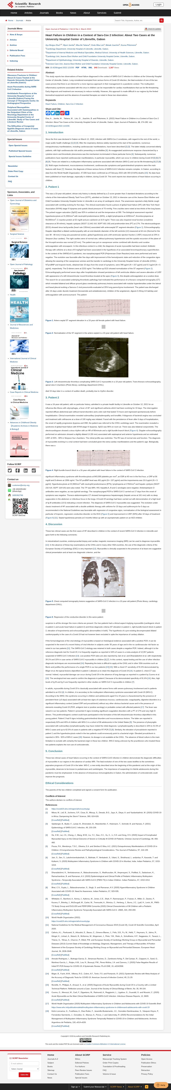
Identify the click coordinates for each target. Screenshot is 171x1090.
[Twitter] (10, 470)
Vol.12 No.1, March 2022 (80, 29)
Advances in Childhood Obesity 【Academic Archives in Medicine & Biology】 (24, 425)
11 (56, 518)
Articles (28, 13)
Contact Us (13, 176)
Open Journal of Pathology (21, 264)
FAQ (10, 181)
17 (142, 707)
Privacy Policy (147, 1074)
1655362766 (17, 495)
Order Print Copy (15, 171)
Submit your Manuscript (93, 1087)
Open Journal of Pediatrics (57, 29)
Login (159, 4)
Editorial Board (16, 50)
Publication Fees (17, 56)
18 (80, 737)
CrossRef (56, 820)
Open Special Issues (18, 145)
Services (101, 13)
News (73, 13)
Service (107, 1055)
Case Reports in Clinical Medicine (24, 392)
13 (77, 656)
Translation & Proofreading (114, 1066)
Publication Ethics (148, 1063)
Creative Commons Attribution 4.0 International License (105, 1044)
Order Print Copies (110, 1063)
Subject (50, 1063)
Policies (145, 1055)
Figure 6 (49, 518)
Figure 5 (105, 514)
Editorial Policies (82, 1063)
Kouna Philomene (128, 45)
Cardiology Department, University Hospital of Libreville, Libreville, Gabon (77, 49)
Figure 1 (139, 227)
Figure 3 (114, 276)
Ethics (77, 1059)
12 (47, 545)
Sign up (74, 1087)
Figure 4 (133, 430)
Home (14, 13)
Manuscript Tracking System (115, 1059)
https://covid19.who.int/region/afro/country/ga (71, 809)
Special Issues (81, 1078)
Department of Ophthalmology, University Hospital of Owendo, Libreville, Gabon (80, 60)
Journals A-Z (52, 1059)
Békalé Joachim (112, 45)
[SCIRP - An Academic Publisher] (24, 4)
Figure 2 (148, 268)
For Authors (80, 1066)
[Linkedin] (26, 470)
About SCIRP (82, 1055)
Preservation (146, 1066)
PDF (77, 67)
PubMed (65, 820)
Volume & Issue (109, 1074)
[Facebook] (18, 470)
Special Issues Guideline (20, 156)
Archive (13, 45)
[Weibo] (34, 470)
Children (61, 104)
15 (111, 667)
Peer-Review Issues (83, 1070)
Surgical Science (17, 234)
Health (12, 295)
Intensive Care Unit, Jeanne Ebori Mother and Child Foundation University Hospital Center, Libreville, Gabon (92, 64)
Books (59, 13)
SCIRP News (116, 1087)
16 (47, 678)
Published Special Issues (20, 151)
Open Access (146, 1059)
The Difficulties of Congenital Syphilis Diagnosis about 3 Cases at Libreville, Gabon (22, 128)
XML (90, 67)
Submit (117, 13)
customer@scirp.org (20, 485)
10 (146, 173)
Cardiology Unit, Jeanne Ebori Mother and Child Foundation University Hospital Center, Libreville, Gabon (90, 56)
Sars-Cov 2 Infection (74, 104)
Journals (44, 13)
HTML (84, 67)
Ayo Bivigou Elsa (53, 45)
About (86, 13)
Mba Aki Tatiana (82, 45)
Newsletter (13, 166)
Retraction (145, 1070)
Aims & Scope (16, 34)
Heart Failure (51, 104)
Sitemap (50, 1070)
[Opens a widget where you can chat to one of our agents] (161, 1085)
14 (82, 663)
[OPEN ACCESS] (131, 4)
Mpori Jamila (68, 45)
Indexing (14, 61)
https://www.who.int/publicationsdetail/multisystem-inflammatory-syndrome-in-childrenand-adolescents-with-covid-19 (100, 1007)
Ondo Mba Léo (97, 45)
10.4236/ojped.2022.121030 (62, 67)
